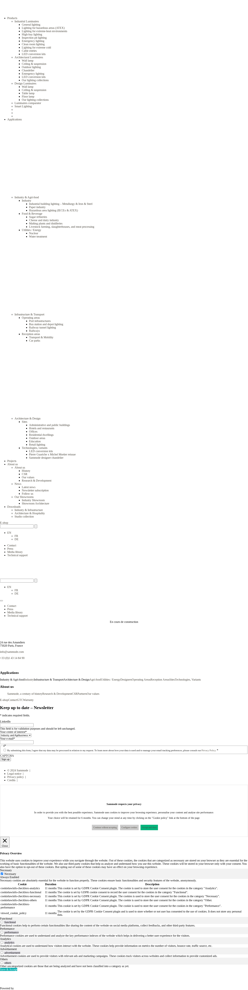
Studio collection (24, 516)
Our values (28, 477)
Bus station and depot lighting (46, 324)
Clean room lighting (33, 44)
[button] (9, 532)
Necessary (10, 873)
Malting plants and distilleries (45, 223)
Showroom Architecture (35, 503)
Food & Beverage (32, 213)
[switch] (2, 922)
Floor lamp (28, 96)
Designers (126, 679)
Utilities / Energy (31, 230)
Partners (82, 693)
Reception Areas (160, 679)
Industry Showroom (33, 500)
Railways (34, 330)
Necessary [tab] (6, 870)
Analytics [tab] (5, 938)
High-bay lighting (32, 34)
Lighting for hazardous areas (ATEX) (43, 27)
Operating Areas (141, 679)
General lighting (31, 24)
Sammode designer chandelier (46, 457)
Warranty (28, 699)
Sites (24, 421)
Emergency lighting (33, 40)
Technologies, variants (34, 447)
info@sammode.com (12, 651)
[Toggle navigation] (1, 600)
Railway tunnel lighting (42, 327)
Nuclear (33, 233)
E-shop (4, 522)
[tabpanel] (124, 898)
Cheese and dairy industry (44, 220)
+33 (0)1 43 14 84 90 (12, 658)
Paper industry (37, 207)
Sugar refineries (38, 216)
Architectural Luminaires (29, 57)
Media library (15, 551)
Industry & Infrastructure (29, 510)
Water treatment (38, 236)
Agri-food (95, 679)
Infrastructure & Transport (29, 314)
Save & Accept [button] (8, 969)
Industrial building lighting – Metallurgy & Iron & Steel (60, 203)
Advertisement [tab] (8, 949)
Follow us (27, 493)
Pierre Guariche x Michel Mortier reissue (52, 454)
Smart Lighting (23, 106)
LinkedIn (5, 721)
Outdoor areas (37, 438)
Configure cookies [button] (129, 827)
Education (35, 441)
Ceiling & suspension (34, 63)
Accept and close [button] (149, 827)
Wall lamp (27, 60)
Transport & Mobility (41, 337)
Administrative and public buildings (49, 425)
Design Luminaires (25, 83)
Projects (11, 460)
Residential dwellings (41, 434)
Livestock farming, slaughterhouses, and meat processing (61, 226)
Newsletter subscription (35, 490)
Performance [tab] (7, 928)
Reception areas (31, 334)
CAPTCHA (7, 755)
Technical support (17, 555)
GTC (20, 699)
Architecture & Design (27, 418)
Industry (26, 200)
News (18, 483)
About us (20, 467)
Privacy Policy (209, 750)
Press (10, 548)
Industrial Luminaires (27, 21)
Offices (33, 431)
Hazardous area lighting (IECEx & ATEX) (53, 210)
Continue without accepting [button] (105, 827)
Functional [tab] (6, 918)
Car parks (34, 340)
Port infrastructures (40, 320)
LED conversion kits (34, 54)
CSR (24, 474)
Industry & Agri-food (27, 197)
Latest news (28, 487)
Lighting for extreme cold (36, 47)
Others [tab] (4, 959)
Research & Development (36, 480)
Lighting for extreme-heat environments (44, 31)
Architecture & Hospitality (30, 513)
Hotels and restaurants (41, 428)
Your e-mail (7, 738)
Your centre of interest (13, 731)
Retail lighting (37, 444)
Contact (11, 545)
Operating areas (31, 317)
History (26, 470)
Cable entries (29, 50)
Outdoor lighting (31, 67)
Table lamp (28, 93)
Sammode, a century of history (24, 693)
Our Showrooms (24, 496)
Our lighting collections (35, 80)
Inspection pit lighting (34, 37)
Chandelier (28, 70)
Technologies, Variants (188, 679)
